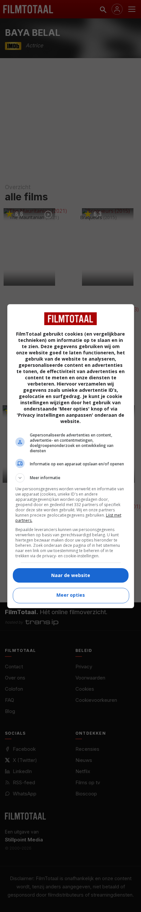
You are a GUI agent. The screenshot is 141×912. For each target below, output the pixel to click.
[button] (70, 477)
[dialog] (70, 456)
